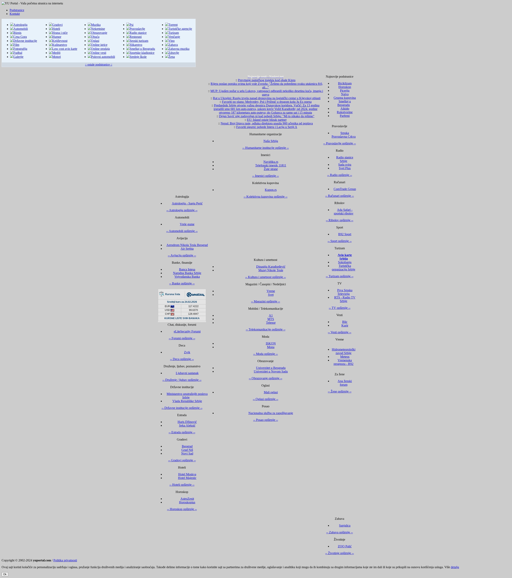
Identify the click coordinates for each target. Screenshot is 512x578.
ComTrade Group (345, 189)
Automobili (20, 28)
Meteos (344, 356)
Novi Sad (187, 453)
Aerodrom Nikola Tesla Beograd (187, 245)
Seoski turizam (139, 40)
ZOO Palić (345, 546)
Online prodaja (100, 48)
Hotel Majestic (187, 478)
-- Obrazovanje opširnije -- (265, 378)
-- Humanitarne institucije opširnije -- (265, 147)
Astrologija (20, 24)
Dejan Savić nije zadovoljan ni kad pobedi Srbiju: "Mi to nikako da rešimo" (266, 116)
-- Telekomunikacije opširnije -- (265, 329)
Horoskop (344, 87)
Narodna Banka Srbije (187, 273)
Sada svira (344, 164)
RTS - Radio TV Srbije (344, 299)
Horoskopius (187, 502)
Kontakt (15, 13)
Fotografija (20, 48)
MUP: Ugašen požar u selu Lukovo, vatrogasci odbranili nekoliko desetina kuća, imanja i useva (266, 92)
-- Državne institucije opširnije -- (182, 408)
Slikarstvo (136, 44)
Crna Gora (20, 36)
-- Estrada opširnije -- (182, 432)
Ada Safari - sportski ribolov (343, 211)
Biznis (17, 32)
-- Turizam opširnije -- (339, 276)
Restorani (136, 36)
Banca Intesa (187, 269)
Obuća (95, 36)
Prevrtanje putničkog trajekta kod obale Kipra (266, 80)
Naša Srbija (270, 141)
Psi (131, 24)
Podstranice (17, 10)
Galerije (18, 56)
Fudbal (17, 52)
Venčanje (174, 36)
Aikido (344, 108)
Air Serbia (187, 248)
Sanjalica (344, 525)
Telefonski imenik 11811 (270, 165)
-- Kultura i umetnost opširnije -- (265, 277)
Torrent (173, 24)
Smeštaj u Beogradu (142, 48)
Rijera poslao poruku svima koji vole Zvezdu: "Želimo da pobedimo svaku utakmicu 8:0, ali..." (267, 85)
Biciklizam (345, 83)
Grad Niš (187, 450)
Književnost (59, 40)
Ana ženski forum (345, 382)
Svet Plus (345, 168)
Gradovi (57, 24)
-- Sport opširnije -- (340, 241)
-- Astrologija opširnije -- (181, 210)
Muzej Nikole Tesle (270, 270)
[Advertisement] (353, 47)
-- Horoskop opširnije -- (182, 509)
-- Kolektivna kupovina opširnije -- (265, 196)
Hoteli (56, 28)
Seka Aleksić (187, 425)
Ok (5, 574)
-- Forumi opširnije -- (182, 338)
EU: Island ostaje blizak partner (267, 119)
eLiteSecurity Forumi (187, 331)
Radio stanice (138, 32)
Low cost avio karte (64, 48)
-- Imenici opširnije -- (265, 175)
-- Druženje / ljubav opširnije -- (181, 380)
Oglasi (95, 40)
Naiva (345, 94)
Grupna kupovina (345, 97)
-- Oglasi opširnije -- (265, 399)
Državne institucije (25, 40)
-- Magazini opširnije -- (265, 301)
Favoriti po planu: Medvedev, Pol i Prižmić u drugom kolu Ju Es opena (267, 101)
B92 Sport (344, 234)
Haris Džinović (187, 422)
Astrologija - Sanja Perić (187, 203)
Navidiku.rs (270, 161)
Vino (171, 40)
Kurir (344, 325)
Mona (270, 347)
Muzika (96, 24)
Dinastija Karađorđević (270, 266)
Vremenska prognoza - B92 (343, 362)
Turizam (173, 32)
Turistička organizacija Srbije (343, 267)
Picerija (344, 90)
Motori (56, 56)
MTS (270, 319)
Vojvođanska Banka (187, 276)
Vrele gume (187, 224)
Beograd (187, 446)
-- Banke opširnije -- (182, 283)
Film (16, 44)
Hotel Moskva (187, 474)
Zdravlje (173, 52)
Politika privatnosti (65, 560)
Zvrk (187, 352)
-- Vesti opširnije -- (339, 332)
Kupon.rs (271, 189)
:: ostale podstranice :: (98, 64)
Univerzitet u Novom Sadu (271, 371)
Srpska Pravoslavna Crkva (344, 134)
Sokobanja (344, 262)
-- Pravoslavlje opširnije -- (339, 143)
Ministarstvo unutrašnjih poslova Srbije (187, 395)
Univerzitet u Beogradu (271, 368)
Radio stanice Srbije (344, 159)
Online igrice (99, 44)
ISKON (271, 343)
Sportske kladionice (142, 52)
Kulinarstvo (59, 44)
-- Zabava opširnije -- (339, 532)
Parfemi (345, 115)
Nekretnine (98, 28)
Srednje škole (138, 56)
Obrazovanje (99, 32)
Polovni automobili (103, 56)
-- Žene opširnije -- (339, 391)
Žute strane (271, 169)
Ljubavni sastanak (187, 373)
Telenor (271, 322)
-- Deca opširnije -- (182, 359)
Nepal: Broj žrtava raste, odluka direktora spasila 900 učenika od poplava (267, 123)
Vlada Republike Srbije (187, 401)
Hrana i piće (60, 32)
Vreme (271, 291)
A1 (271, 315)
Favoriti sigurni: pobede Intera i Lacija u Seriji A (266, 127)
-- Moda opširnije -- (265, 354)
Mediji (56, 52)
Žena (171, 56)
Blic (344, 322)
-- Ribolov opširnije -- (339, 220)
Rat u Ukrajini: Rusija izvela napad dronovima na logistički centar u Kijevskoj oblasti (266, 98)
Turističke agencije (180, 28)
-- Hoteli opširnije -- (181, 484)
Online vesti (98, 52)
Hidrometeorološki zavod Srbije (343, 351)
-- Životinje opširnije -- (339, 553)
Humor (56, 36)
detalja (455, 567)
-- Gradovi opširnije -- (182, 460)
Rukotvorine (345, 112)
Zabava (173, 44)
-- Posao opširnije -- (265, 420)
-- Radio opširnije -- (339, 175)
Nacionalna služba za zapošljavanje (270, 413)
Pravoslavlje (137, 28)
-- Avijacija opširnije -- (182, 255)
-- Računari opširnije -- (339, 195)
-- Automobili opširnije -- (182, 231)
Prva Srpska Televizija (344, 292)
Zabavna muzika (178, 48)
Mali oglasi (271, 392)
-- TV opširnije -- (339, 308)
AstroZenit (187, 498)
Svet (271, 294)
